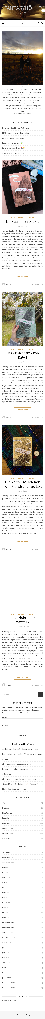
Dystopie (5, 808)
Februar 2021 (7, 973)
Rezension (29, 218)
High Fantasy (17, 218)
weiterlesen (23, 277)
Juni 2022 (5, 892)
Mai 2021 (5, 958)
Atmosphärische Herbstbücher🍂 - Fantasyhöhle (21, 784)
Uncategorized (7, 828)
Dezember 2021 (8, 922)
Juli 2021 (5, 947)
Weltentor (6, 838)
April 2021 (6, 963)
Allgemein (5, 803)
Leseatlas (6, 818)
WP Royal (28, 1015)
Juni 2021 (5, 952)
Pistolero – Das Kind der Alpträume (15, 128)
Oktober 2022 (7, 877)
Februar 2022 (7, 912)
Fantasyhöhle (22, 7)
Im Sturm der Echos (22, 221)
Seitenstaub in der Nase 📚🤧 (13, 148)
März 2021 (6, 968)
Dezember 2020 (8, 983)
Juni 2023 (5, 867)
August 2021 (7, 942)
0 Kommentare (37, 284)
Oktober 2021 (7, 932)
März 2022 (6, 907)
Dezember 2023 (8, 857)
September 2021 (8, 937)
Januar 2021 (6, 978)
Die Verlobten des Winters (22, 619)
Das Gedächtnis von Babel (22, 354)
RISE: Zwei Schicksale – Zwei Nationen (16, 133)
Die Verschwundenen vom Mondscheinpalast (22, 484)
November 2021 (8, 927)
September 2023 (8, 862)
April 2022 (6, 902)
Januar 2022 (6, 917)
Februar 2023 (7, 872)
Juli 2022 (5, 887)
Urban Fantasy (7, 833)
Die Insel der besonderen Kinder (14, 789)
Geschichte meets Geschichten (13, 153)
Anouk (8, 284)
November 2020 (8, 988)
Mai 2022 (5, 897)
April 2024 (6, 852)
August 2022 (7, 882)
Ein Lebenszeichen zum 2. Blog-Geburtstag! (24, 779)
